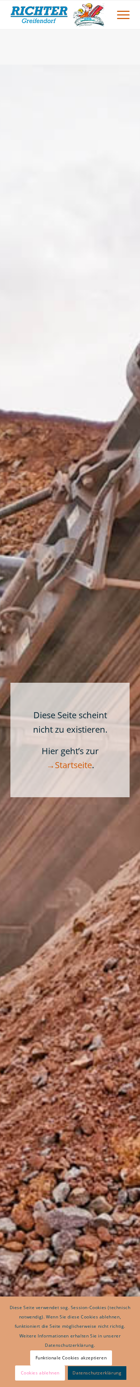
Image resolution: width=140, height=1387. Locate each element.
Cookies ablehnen (40, 1373)
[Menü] (120, 14)
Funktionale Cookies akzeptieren (71, 1358)
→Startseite (69, 765)
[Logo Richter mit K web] (58, 14)
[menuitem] (120, 14)
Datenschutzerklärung (97, 1373)
